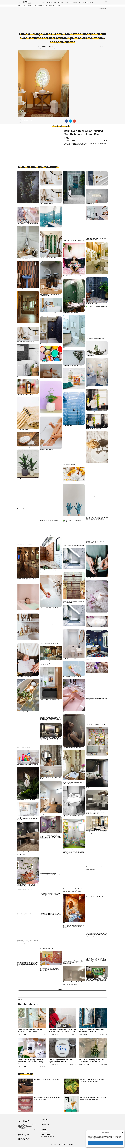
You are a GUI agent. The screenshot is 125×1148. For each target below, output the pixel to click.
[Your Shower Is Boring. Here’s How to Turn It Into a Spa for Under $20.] (93, 1048)
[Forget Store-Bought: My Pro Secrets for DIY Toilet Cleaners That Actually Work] (32, 1048)
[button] (122, 1132)
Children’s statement (47, 1136)
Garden (49, 2)
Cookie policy (45, 1129)
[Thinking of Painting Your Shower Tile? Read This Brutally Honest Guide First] (62, 1018)
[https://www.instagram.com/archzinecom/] (95, 1126)
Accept (105, 1143)
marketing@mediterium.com (24, 1137)
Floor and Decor (87, 2)
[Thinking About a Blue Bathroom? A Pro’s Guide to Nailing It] (93, 1018)
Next (50, 46)
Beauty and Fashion (71, 2)
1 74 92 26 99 (23, 1128)
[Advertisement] (62, 19)
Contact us (44, 1119)
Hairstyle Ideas (58, 2)
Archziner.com (25, 2)
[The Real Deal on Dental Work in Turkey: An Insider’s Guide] (25, 1104)
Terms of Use (45, 1124)
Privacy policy (45, 1127)
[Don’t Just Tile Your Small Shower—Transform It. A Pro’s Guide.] (32, 1018)
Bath (26, 5)
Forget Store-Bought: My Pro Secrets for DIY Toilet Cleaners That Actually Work (31, 1062)
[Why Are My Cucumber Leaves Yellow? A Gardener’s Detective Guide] (71, 1086)
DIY (79, 2)
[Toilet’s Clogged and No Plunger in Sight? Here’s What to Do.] (62, 1048)
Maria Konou (84, 1034)
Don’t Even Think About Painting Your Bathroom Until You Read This (45, 5)
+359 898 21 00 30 (25, 1134)
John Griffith (71, 140)
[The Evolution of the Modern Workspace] (25, 1086)
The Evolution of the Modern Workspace (47, 1079)
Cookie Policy (45, 1132)
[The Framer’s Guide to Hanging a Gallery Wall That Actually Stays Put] (71, 1104)
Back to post (26, 121)
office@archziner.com (23, 1139)
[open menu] (105, 2)
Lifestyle (43, 2)
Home (19, 5)
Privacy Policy (105, 1145)
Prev (44, 46)
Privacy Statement (46, 1134)
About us (43, 1122)
